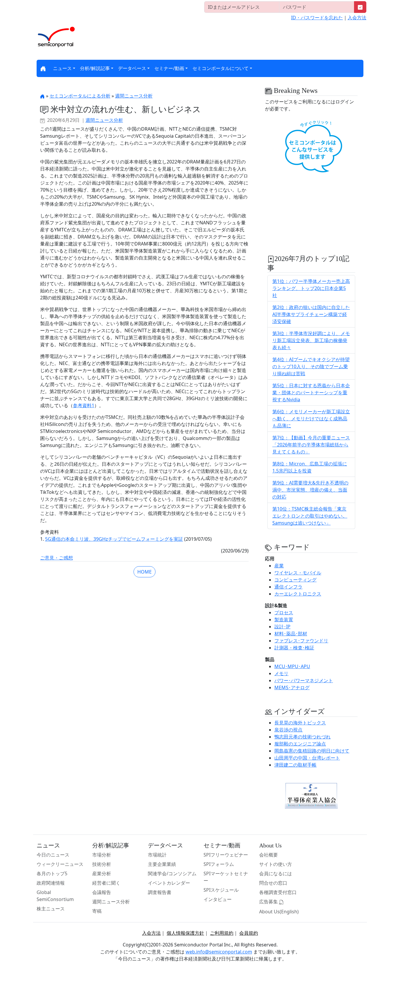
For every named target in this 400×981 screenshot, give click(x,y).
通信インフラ (288, 587)
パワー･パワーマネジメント (303, 680)
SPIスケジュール (221, 890)
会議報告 (101, 892)
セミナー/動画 (169, 68)
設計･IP (282, 626)
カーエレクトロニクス (297, 594)
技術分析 (101, 864)
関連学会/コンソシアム (172, 873)
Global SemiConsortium (55, 895)
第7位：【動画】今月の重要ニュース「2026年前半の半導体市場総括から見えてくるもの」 (311, 444)
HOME (144, 572)
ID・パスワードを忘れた (317, 17)
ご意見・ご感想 (56, 558)
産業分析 (101, 873)
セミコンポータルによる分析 (79, 96)
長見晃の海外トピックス (300, 722)
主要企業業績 (162, 864)
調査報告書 (159, 892)
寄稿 (97, 911)
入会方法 (357, 17)
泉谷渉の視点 (288, 729)
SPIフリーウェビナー (226, 855)
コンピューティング (295, 579)
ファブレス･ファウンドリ (301, 640)
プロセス (283, 612)
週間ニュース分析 (134, 96)
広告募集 (269, 901)
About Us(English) (279, 911)
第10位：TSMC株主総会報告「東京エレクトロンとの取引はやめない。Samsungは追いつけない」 (309, 516)
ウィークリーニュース (60, 864)
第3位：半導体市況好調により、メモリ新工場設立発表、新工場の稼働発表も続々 (311, 340)
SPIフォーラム (219, 864)
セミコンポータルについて (220, 68)
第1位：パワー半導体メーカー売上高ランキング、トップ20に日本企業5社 (311, 288)
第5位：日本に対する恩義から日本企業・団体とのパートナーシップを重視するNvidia (311, 392)
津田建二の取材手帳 (295, 765)
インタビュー (218, 899)
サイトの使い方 (275, 864)
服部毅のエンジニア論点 (300, 744)
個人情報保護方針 (185, 933)
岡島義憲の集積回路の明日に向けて (311, 751)
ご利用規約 (221, 933)
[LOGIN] (360, 7)
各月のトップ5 (52, 873)
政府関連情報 (51, 883)
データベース (132, 68)
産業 (279, 565)
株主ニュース (51, 908)
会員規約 (248, 933)
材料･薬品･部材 (290, 633)
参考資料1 (83, 405)
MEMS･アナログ (292, 687)
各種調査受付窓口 (278, 892)
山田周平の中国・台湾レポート (307, 758)
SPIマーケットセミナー (226, 877)
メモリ (281, 673)
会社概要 (268, 855)
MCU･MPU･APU (292, 666)
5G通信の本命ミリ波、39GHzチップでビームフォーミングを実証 (114, 539)
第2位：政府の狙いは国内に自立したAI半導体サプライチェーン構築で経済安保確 (311, 314)
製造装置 (283, 619)
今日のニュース (53, 855)
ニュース (62, 68)
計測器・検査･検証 (294, 647)
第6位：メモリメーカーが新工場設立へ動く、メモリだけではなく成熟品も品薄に (311, 418)
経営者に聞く (106, 883)
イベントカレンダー (169, 883)
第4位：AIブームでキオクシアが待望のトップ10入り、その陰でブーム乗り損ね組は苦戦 (311, 366)
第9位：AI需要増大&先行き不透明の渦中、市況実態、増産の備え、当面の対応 (310, 490)
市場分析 (101, 855)
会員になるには (275, 873)
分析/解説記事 (95, 68)
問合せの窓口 (273, 883)
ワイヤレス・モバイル (297, 572)
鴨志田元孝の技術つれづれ (302, 736)
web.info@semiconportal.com (219, 951)
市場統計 (157, 855)
